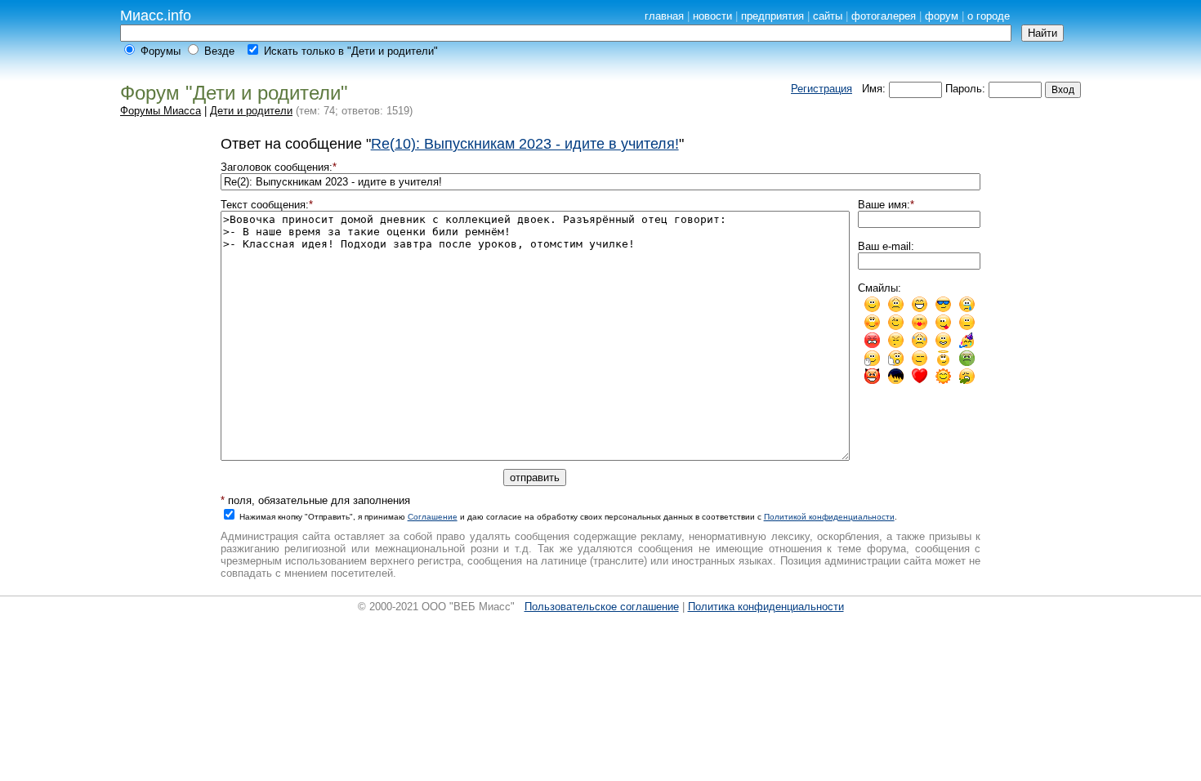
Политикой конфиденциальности (829, 516)
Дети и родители (251, 111)
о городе (988, 16)
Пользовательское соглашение (602, 606)
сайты (827, 16)
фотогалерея (883, 16)
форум (941, 16)
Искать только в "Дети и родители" (351, 51)
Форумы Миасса (160, 111)
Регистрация (821, 89)
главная (664, 16)
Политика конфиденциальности (766, 606)
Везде (219, 51)
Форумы (161, 51)
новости (712, 16)
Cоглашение (433, 516)
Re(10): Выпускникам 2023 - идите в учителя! (525, 144)
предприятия (772, 16)
